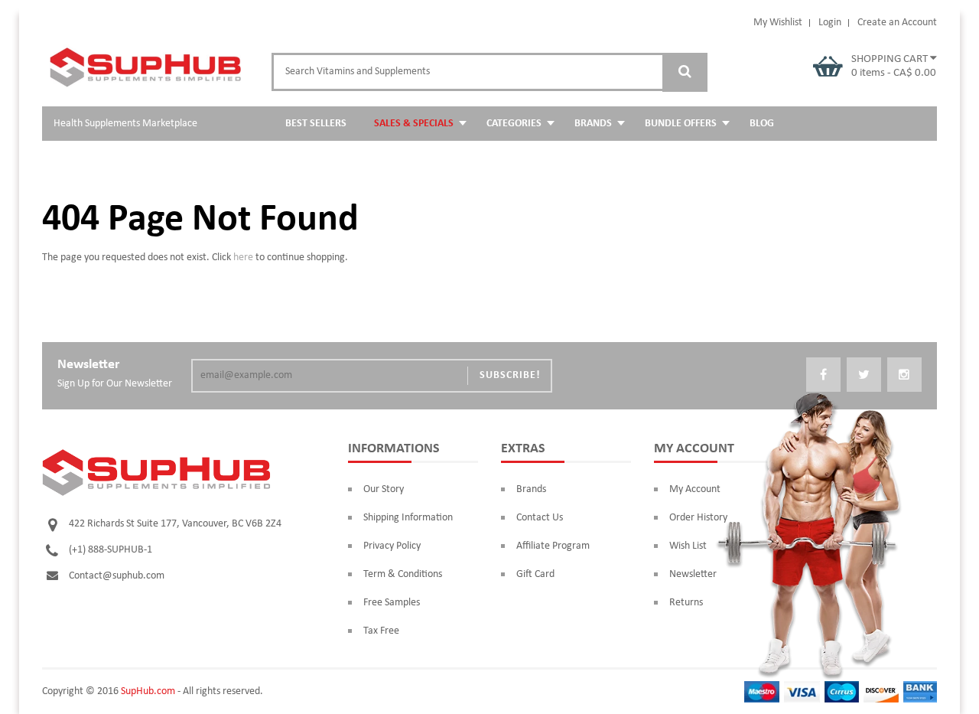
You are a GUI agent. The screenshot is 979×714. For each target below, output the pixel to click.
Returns (686, 602)
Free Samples (391, 602)
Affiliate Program (553, 546)
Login (829, 22)
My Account (694, 489)
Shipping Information (408, 517)
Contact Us (539, 517)
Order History (698, 517)
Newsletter (693, 574)
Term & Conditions (402, 574)
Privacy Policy (392, 546)
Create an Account (897, 22)
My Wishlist (777, 22)
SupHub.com (148, 691)
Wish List (688, 546)
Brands (531, 489)
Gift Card (535, 574)
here (243, 257)
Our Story (383, 489)
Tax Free (381, 631)
